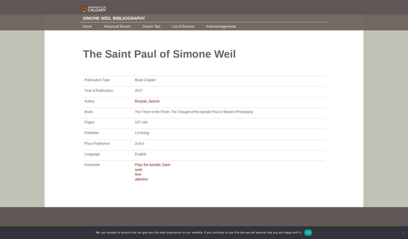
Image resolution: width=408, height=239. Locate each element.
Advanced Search (117, 26)
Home (87, 26)
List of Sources (183, 26)
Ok (308, 232)
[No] (403, 233)
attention (141, 179)
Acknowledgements (221, 26)
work (138, 169)
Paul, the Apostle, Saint (152, 165)
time (138, 174)
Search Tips (151, 26)
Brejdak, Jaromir (147, 101)
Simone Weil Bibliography (114, 18)
